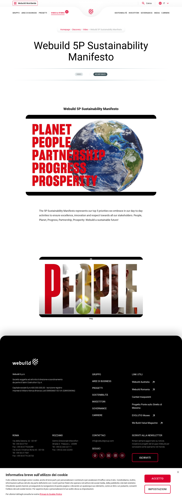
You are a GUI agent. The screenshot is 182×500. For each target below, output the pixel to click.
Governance (99, 408)
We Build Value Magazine (145, 423)
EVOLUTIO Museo (141, 415)
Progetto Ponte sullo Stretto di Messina (147, 406)
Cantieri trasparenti (141, 397)
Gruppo (96, 374)
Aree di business (101, 381)
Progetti (97, 388)
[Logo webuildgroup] (25, 364)
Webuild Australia (141, 382)
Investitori (98, 401)
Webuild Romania (141, 389)
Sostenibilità (100, 395)
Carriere (97, 415)
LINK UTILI (137, 374)
